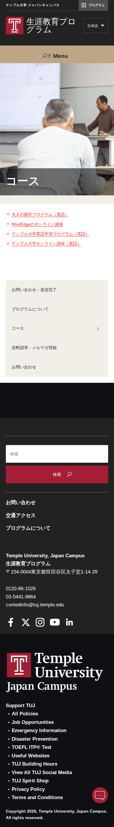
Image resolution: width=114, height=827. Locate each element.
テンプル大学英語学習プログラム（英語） (50, 234)
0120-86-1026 (21, 588)
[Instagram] (40, 623)
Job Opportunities (33, 722)
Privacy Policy (28, 789)
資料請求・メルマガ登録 (34, 347)
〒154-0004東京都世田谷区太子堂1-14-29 (51, 572)
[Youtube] (55, 623)
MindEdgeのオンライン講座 (37, 224)
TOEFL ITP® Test (31, 747)
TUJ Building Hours (34, 764)
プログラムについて (30, 309)
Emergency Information (39, 730)
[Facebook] (11, 623)
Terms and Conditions (37, 797)
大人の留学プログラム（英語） (40, 214)
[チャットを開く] (100, 795)
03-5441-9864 (21, 597)
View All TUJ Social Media (42, 772)
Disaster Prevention (35, 739)
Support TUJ (20, 705)
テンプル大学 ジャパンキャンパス (33, 5)
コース (18, 328)
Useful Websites (30, 756)
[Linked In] (69, 623)
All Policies (25, 714)
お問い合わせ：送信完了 (34, 289)
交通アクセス (21, 515)
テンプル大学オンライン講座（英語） (46, 243)
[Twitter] (25, 623)
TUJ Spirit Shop (30, 781)
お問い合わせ (24, 367)
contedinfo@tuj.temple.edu (35, 605)
